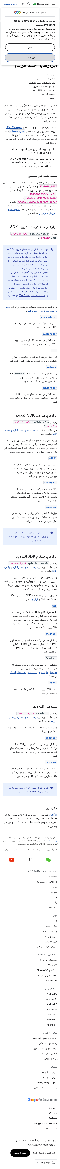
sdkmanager (50, 387)
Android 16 (51, 999)
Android (53, 876)
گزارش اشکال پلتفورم (48, 1072)
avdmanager (49, 333)
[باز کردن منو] (53, 4)
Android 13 (52, 1014)
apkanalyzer (49, 317)
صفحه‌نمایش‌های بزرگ (48, 960)
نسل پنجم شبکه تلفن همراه (46, 946)
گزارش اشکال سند (50, 1077)
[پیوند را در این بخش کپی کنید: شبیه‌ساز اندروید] (30, 707)
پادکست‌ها (53, 907)
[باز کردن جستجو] (29, 4)
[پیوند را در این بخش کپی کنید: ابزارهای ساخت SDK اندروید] (12, 416)
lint (54, 350)
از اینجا (34, 599)
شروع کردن (30, 57)
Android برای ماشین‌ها (47, 975)
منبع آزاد (54, 892)
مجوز (39, 1140)
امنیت (54, 886)
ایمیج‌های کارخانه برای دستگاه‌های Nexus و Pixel (33, 672)
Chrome (53, 1113)
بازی (55, 920)
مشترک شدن (20, 1153)
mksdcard (51, 762)
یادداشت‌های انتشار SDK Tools (32, 295)
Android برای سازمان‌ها (47, 881)
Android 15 (51, 1004)
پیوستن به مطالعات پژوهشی (45, 1087)
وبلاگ (55, 902)
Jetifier (53, 814)
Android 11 (52, 1024)
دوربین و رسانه (51, 936)
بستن (30, 47)
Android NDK (50, 1058)
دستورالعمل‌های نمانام (25, 1140)
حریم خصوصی (51, 941)
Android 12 (51, 1019)
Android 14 (51, 1009)
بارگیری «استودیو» (49, 1053)
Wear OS (52, 965)
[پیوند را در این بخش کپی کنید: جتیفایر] (43, 808)
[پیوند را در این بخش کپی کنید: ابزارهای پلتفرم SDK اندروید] (13, 557)
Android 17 (51, 994)
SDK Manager (14, 127)
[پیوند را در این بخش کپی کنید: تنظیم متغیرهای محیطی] (25, 176)
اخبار (55, 897)
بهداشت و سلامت (50, 931)
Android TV (51, 980)
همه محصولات (51, 1128)
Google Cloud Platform (45, 1123)
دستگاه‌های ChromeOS (47, 970)
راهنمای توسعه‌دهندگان (48, 1043)
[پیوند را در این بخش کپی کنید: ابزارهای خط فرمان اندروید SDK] (7, 227)
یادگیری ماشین (51, 926)
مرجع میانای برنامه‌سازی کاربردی (44, 1048)
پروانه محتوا (52, 840)
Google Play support (47, 1082)
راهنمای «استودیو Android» (45, 1038)
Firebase (53, 1118)
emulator (51, 737)
